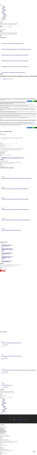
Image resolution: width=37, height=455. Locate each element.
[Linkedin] (30, 101)
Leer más (2, 359)
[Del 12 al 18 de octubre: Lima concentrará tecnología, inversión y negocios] (19, 40)
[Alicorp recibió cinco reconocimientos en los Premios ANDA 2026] (19, 224)
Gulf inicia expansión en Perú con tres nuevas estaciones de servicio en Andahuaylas (7, 257)
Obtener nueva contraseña (3, 431)
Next (2, 73)
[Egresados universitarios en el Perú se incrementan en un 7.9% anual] (19, 350)
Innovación (2, 404)
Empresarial (2, 8)
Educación (4, 409)
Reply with (1, 153)
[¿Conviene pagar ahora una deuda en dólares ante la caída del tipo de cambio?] (19, 69)
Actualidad (3, 187)
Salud (3, 405)
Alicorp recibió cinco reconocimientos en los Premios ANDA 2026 (11, 230)
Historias (4, 403)
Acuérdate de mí (3, 428)
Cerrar (0, 396)
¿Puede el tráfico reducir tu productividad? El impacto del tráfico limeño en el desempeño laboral (15, 219)
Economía (4, 6)
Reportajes (4, 14)
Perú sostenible (3, 17)
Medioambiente (4, 411)
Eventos (5, 16)
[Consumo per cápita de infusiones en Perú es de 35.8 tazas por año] (19, 337)
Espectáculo (5, 15)
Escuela (2, 20)
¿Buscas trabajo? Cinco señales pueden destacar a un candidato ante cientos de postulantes (14, 60)
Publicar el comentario (2, 152)
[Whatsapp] (33, 101)
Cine (4, 407)
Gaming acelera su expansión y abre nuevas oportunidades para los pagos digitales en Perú (14, 188)
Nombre (1, 144)
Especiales (2, 12)
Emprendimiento (5, 10)
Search (10, 26)
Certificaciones (4, 13)
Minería (4, 18)
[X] (35, 101)
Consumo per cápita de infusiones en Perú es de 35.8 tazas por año (11, 342)
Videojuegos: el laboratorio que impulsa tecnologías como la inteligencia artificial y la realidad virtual (16, 49)
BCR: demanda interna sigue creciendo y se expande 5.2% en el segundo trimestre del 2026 (14, 66)
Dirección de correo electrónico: (3, 163)
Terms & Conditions (7, 436)
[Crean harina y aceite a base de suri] (19, 378)
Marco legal (4, 9)
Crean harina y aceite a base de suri (6, 385)
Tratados (4, 400)
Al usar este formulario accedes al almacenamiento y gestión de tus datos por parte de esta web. (12, 149)
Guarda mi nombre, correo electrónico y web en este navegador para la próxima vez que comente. (12, 148)
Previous (1, 73)
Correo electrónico (2, 145)
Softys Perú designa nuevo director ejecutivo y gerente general (6, 261)
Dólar (2, 19)
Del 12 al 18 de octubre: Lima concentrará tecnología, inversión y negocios (12, 43)
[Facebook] (28, 101)
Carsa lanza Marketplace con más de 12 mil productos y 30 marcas (6, 253)
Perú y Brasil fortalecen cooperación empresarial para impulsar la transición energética (7, 249)
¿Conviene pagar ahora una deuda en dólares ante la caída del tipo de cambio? (13, 72)
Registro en (2, 424)
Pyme (3, 401)
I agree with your (5, 436)
